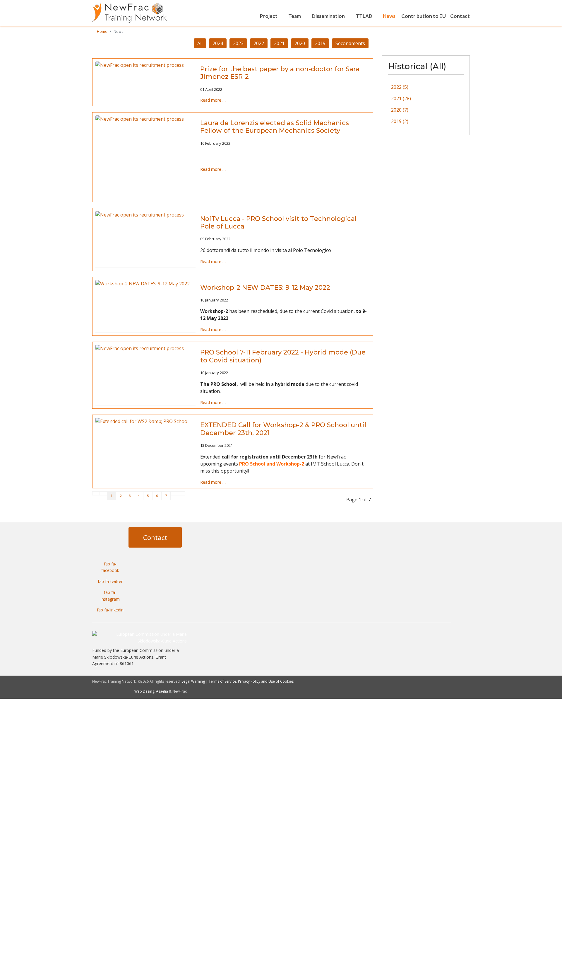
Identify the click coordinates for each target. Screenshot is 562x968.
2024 (218, 43)
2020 (299, 43)
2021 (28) (401, 98)
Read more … (213, 100)
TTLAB (364, 16)
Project (268, 16)
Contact (460, 16)
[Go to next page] (174, 493)
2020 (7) (399, 110)
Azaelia (162, 691)
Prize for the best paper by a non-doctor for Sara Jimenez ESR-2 (279, 73)
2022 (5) (399, 87)
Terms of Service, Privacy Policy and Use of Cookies (251, 681)
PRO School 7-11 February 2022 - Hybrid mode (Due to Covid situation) (283, 356)
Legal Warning (193, 681)
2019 (320, 43)
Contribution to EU (423, 16)
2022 (258, 43)
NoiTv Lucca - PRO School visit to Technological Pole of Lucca (278, 222)
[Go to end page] (181, 493)
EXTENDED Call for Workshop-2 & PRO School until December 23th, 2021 (283, 429)
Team (294, 16)
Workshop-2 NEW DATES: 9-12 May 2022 (265, 288)
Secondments (350, 43)
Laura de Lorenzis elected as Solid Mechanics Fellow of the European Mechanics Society (274, 126)
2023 (238, 43)
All (200, 43)
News (389, 16)
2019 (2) (399, 121)
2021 (279, 43)
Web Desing (144, 691)
